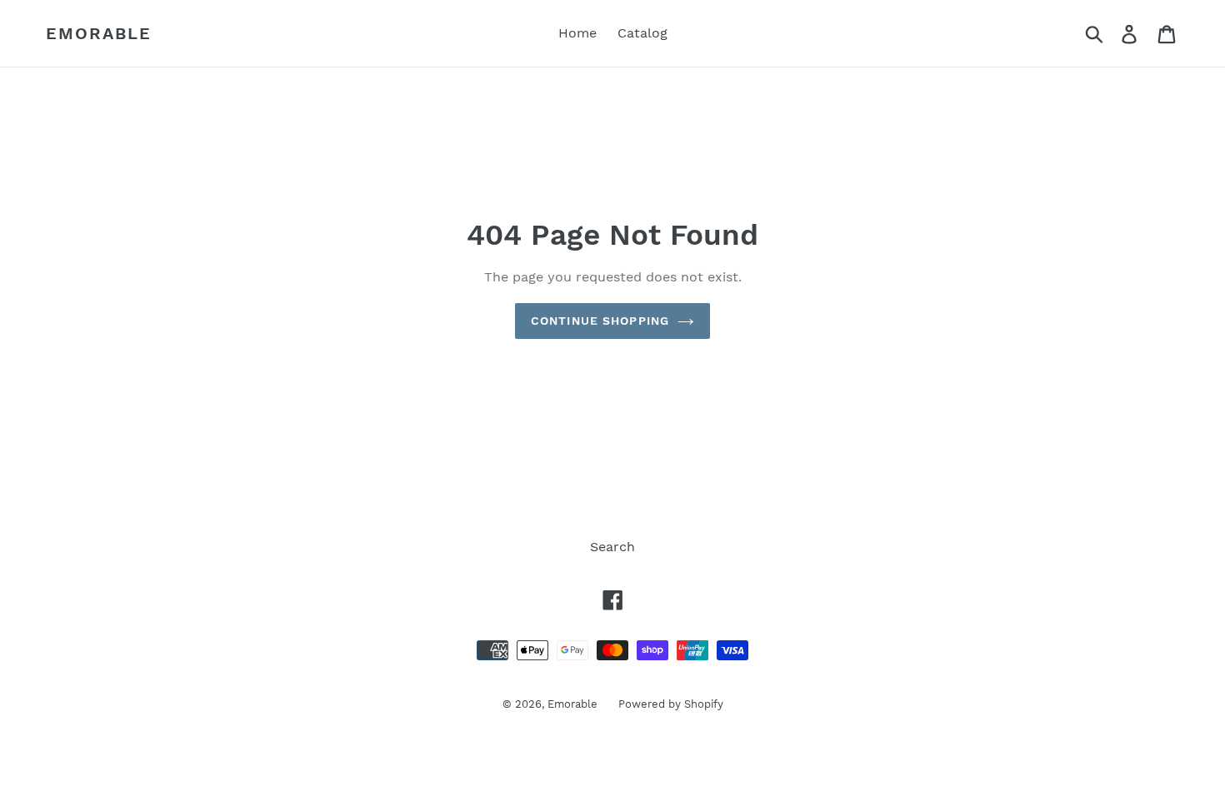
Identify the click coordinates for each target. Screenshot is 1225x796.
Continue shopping (600, 320)
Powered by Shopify (670, 704)
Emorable (99, 33)
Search (612, 547)
